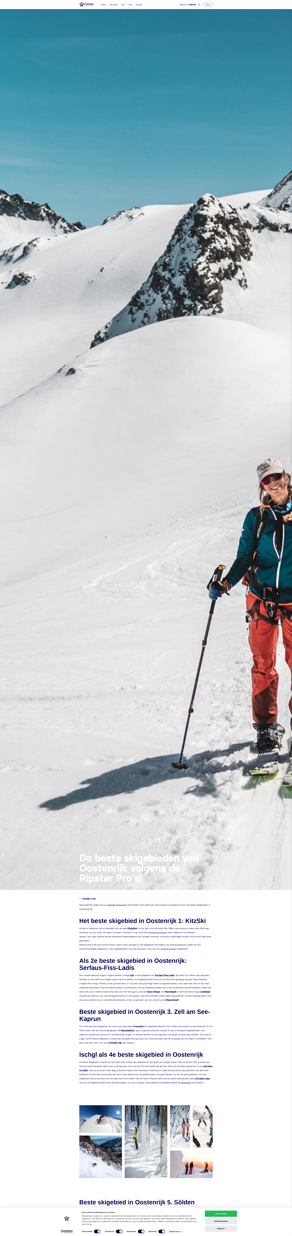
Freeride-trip (115, 1043)
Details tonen (174, 1231)
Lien (132, 975)
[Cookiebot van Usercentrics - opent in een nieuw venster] (67, 1231)
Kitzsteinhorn (127, 1030)
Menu (208, 5)
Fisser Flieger (153, 991)
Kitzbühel (132, 928)
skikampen (186, 1082)
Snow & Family (168, 949)
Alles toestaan (221, 1214)
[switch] (119, 1231)
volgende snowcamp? (116, 905)
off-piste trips (202, 1078)
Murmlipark (170, 991)
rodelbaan (205, 991)
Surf (123, 4)
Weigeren (221, 1229)
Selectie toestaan (221, 1221)
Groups (139, 4)
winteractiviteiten (157, 932)
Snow (103, 4)
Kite (130, 4)
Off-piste (114, 4)
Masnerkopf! (172, 1000)
